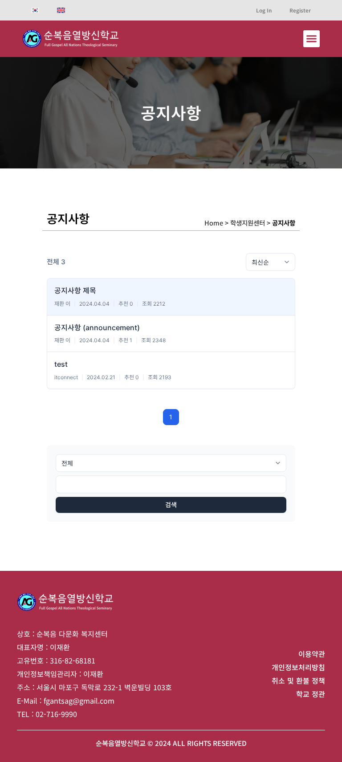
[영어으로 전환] (61, 10)
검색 (171, 504)
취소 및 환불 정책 (298, 680)
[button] (311, 38)
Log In (264, 10)
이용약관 (311, 653)
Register (300, 10)
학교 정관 (310, 693)
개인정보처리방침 (298, 667)
